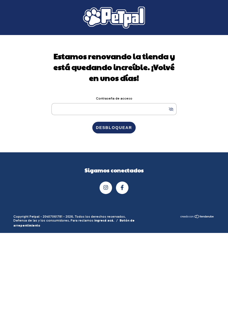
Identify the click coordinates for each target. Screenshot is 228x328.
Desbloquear (114, 127)
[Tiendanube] (197, 217)
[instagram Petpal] (106, 188)
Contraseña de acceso (114, 98)
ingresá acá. (104, 220)
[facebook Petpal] (122, 188)
